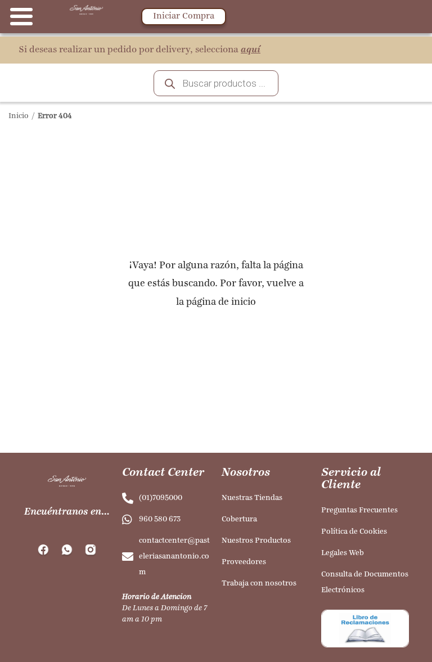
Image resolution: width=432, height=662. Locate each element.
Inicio (18, 116)
